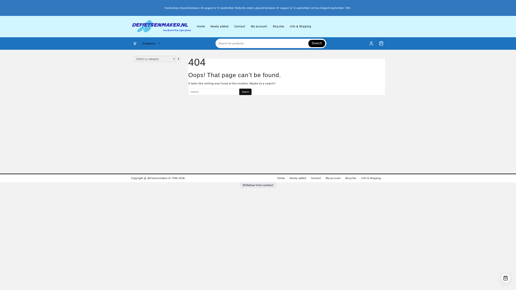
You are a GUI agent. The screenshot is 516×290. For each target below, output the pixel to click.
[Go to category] (178, 59)
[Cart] (381, 43)
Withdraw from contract (258, 185)
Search (317, 43)
